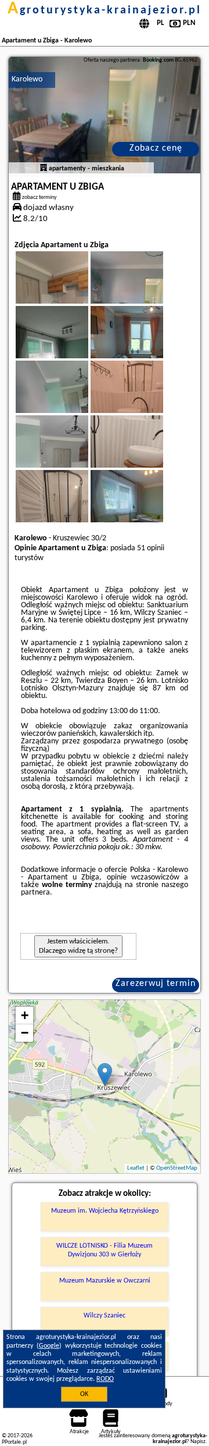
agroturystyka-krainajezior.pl (104, 10)
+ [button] (24, 1015)
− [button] (24, 1032)
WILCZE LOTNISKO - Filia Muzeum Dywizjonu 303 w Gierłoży (104, 1250)
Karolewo (27, 79)
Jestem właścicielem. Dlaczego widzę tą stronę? (78, 946)
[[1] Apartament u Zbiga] (105, 115)
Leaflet (136, 1168)
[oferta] (43, 168)
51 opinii (150, 548)
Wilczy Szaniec (104, 1315)
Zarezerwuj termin (156, 983)
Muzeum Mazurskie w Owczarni (104, 1280)
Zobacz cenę (155, 148)
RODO (105, 1379)
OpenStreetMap (176, 1168)
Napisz (198, 1441)
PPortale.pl (14, 1442)
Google (49, 1345)
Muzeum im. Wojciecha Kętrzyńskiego (104, 1211)
